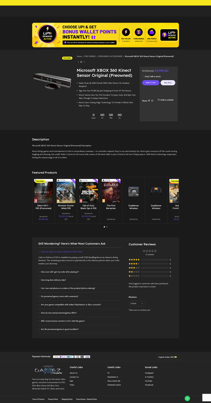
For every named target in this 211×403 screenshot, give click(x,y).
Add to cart (151, 83)
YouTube (148, 381)
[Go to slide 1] (104, 226)
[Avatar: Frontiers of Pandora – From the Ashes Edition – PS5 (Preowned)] (178, 191)
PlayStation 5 (112, 377)
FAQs (72, 385)
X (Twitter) (149, 377)
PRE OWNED (90, 56)
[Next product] (84, 62)
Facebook (149, 385)
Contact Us (74, 377)
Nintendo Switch (114, 385)
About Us (73, 373)
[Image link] (47, 369)
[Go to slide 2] (106, 226)
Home (79, 56)
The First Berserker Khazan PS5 (111, 208)
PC (108, 373)
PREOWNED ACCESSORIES (110, 56)
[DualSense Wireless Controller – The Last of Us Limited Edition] (133, 191)
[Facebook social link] (149, 101)
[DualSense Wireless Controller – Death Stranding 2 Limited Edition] (156, 191)
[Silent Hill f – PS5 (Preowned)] (43, 191)
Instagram (149, 373)
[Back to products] (81, 62)
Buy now (168, 83)
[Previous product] (78, 62)
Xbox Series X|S (113, 381)
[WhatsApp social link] (152, 101)
